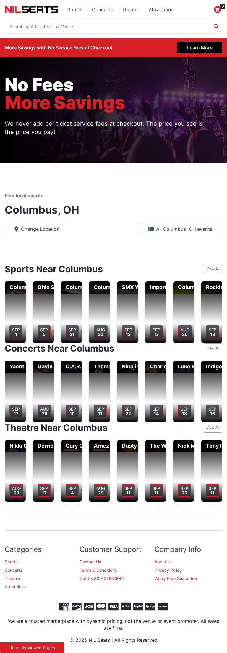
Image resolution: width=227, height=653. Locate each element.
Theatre (130, 9)
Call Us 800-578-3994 (102, 578)
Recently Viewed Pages (32, 647)
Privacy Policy (168, 570)
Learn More (200, 48)
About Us (163, 561)
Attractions (161, 9)
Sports (74, 9)
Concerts (102, 9)
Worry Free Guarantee (176, 578)
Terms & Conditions (98, 570)
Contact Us (90, 561)
